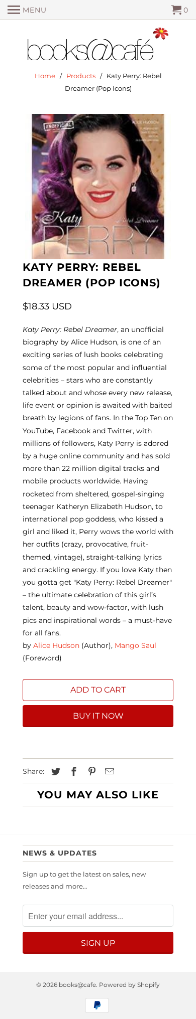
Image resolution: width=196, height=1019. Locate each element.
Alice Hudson (56, 645)
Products (80, 76)
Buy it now (98, 716)
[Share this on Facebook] (72, 771)
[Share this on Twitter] (54, 771)
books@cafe (77, 984)
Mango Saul (135, 645)
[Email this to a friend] (108, 771)
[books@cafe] (98, 46)
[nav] (27, 10)
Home (45, 76)
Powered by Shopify (129, 984)
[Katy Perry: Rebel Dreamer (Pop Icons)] (98, 186)
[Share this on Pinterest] (90, 771)
